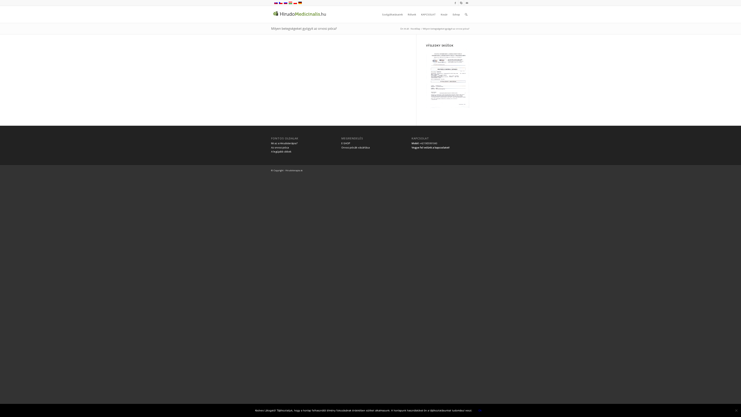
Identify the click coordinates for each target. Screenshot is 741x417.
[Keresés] (466, 14)
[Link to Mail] (467, 3)
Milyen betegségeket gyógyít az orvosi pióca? (304, 28)
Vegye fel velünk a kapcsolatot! (431, 147)
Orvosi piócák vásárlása (355, 147)
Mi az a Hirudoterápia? (284, 143)
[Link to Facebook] (455, 3)
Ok (480, 410)
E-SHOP (345, 143)
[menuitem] (392, 14)
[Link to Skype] (461, 3)
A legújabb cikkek (281, 151)
